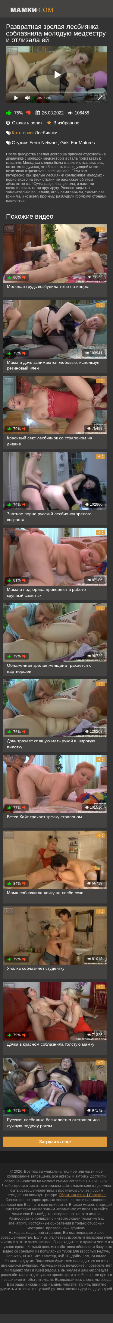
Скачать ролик (27, 122)
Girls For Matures (77, 142)
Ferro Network (44, 142)
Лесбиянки (46, 132)
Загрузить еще (55, 1141)
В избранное (66, 122)
